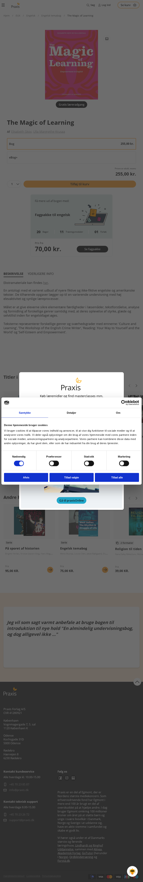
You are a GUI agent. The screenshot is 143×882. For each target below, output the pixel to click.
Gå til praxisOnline (71, 500)
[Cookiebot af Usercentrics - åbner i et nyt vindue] (123, 402)
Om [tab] (118, 412)
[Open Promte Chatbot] (132, 871)
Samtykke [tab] (25, 412)
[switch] (54, 463)
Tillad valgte (71, 477)
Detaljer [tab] (71, 412)
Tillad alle (117, 477)
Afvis (26, 477)
